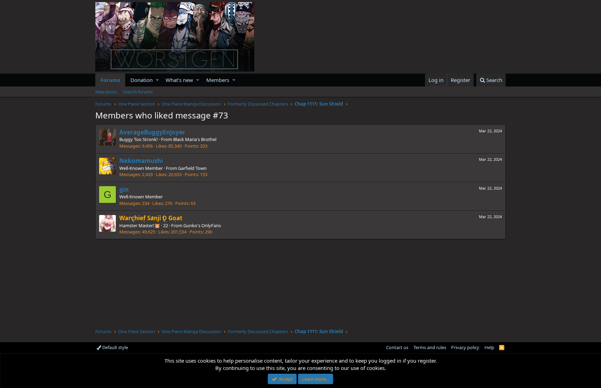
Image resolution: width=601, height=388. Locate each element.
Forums (110, 79)
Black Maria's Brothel (194, 139)
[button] (157, 80)
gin (124, 189)
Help (489, 347)
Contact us (397, 347)
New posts (106, 92)
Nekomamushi (141, 161)
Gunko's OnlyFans (202, 225)
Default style (114, 347)
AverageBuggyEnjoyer (152, 132)
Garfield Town (192, 168)
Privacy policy (465, 347)
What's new (179, 79)
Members (217, 79)
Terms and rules (430, 347)
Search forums (138, 92)
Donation (141, 79)
